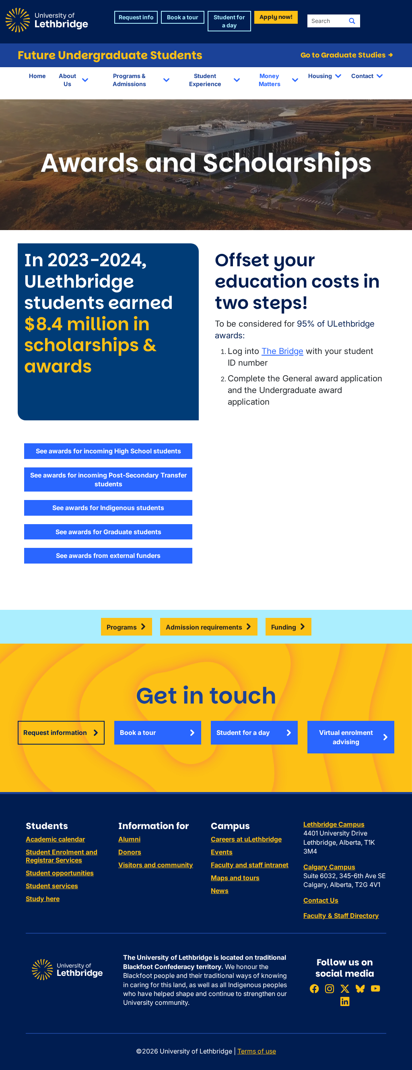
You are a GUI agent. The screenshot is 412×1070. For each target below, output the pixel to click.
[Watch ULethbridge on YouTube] (375, 989)
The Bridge (282, 351)
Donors (129, 852)
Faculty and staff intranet (249, 865)
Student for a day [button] (229, 21)
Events (222, 852)
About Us (67, 79)
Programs (122, 627)
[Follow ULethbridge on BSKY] (360, 989)
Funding (283, 627)
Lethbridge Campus (334, 824)
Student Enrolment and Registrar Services (61, 856)
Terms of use (256, 1051)
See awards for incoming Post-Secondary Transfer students (108, 479)
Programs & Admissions (129, 79)
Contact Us (320, 900)
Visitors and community (155, 865)
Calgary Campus (329, 867)
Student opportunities (60, 873)
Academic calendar (55, 839)
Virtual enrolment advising (346, 736)
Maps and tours (235, 878)
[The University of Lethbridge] (67, 969)
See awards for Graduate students (108, 532)
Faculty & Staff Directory (341, 916)
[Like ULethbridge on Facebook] (314, 989)
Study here (43, 899)
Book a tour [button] (182, 17)
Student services (52, 886)
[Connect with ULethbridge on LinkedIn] (344, 1001)
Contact (362, 75)
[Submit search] (352, 20)
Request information (55, 732)
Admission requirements (204, 627)
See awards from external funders (108, 555)
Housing (320, 75)
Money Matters (269, 79)
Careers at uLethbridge (246, 839)
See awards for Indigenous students (108, 508)
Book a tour (138, 732)
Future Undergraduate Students (110, 55)
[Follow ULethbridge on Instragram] (329, 989)
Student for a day (243, 732)
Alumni (129, 839)
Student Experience (205, 79)
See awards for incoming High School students (108, 451)
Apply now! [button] (276, 17)
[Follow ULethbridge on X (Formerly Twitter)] (344, 989)
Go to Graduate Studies (344, 55)
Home (37, 75)
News (220, 891)
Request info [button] (136, 17)
